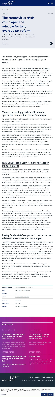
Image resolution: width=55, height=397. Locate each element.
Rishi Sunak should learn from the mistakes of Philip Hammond (25, 164)
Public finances (19, 290)
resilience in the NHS (41, 251)
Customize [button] (3, 394)
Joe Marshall (5, 44)
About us (30, 377)
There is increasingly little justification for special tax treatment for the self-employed (24, 114)
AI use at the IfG (26, 380)
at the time (36, 200)
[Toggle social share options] (51, 43)
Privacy (43, 377)
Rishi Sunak (17, 303)
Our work (4, 9)
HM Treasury (18, 300)
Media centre (40, 380)
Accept (50, 394)
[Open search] (48, 2)
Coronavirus (27, 290)
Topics (8, 9)
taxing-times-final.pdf (23, 287)
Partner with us (49, 380)
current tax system (36, 101)
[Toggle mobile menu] (52, 3)
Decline (44, 394)
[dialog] (27, 392)
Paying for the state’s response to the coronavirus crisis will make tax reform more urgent (27, 237)
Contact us (37, 377)
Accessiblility (49, 377)
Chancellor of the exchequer (22, 297)
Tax (16, 293)
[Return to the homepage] (8, 2)
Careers (34, 380)
